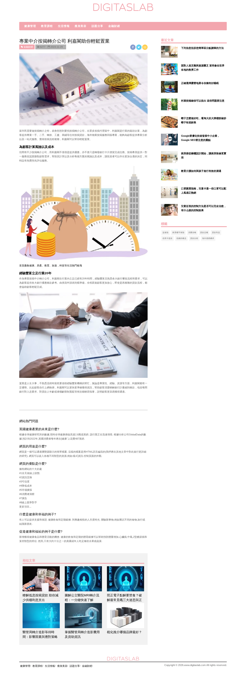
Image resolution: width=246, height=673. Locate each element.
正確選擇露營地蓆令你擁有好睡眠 (200, 83)
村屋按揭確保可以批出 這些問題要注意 (202, 100)
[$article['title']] (41, 578)
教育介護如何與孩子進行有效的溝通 (201, 171)
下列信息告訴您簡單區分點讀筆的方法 (202, 48)
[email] (145, 47)
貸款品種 (204, 232)
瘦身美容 (80, 26)
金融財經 (114, 26)
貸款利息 (216, 232)
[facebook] (133, 47)
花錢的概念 (181, 238)
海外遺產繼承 (208, 238)
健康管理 (30, 26)
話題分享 (97, 26)
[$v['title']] (169, 52)
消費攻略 (192, 232)
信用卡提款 (167, 238)
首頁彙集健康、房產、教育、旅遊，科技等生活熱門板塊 (50, 265)
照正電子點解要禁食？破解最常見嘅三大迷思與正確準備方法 (124, 600)
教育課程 (47, 26)
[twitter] (139, 47)
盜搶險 (165, 232)
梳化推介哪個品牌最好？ (124, 632)
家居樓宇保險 (178, 232)
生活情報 (64, 26)
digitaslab (123, 7)
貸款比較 (194, 238)
